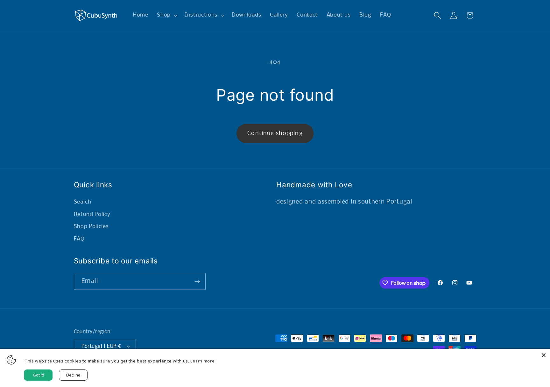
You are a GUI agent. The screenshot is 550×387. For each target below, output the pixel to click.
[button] (166, 15)
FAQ (79, 239)
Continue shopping (275, 133)
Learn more (202, 361)
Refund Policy (92, 214)
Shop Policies (91, 227)
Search (82, 202)
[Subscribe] (197, 281)
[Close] (543, 355)
